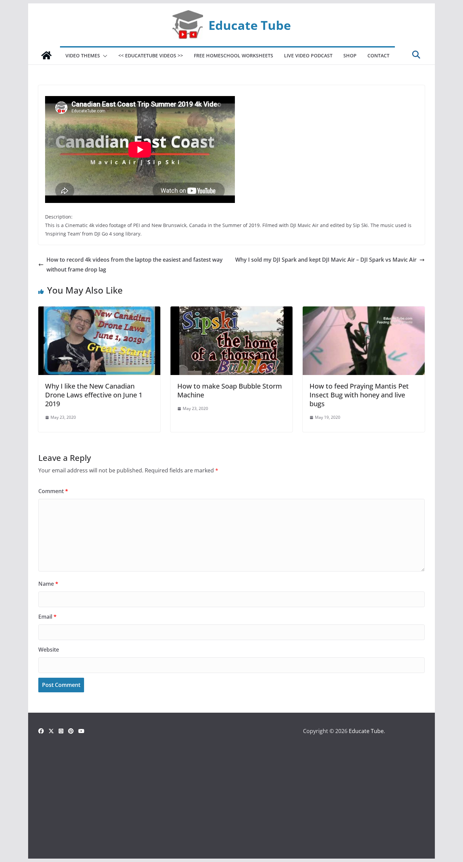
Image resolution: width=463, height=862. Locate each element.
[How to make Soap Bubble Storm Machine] (231, 311)
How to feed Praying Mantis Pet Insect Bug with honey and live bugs (359, 394)
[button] (103, 56)
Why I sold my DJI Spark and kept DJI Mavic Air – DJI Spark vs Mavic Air (326, 259)
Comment (53, 491)
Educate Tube (249, 25)
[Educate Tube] (46, 55)
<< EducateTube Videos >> (150, 55)
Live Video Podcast (308, 55)
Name (48, 583)
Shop (350, 55)
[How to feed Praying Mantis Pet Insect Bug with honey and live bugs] (364, 311)
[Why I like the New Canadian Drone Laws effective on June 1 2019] (99, 311)
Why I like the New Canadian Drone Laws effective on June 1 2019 (93, 394)
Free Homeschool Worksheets (233, 55)
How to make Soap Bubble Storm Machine (229, 390)
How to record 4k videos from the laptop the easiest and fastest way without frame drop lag (134, 264)
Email (47, 616)
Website (48, 649)
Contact (378, 55)
